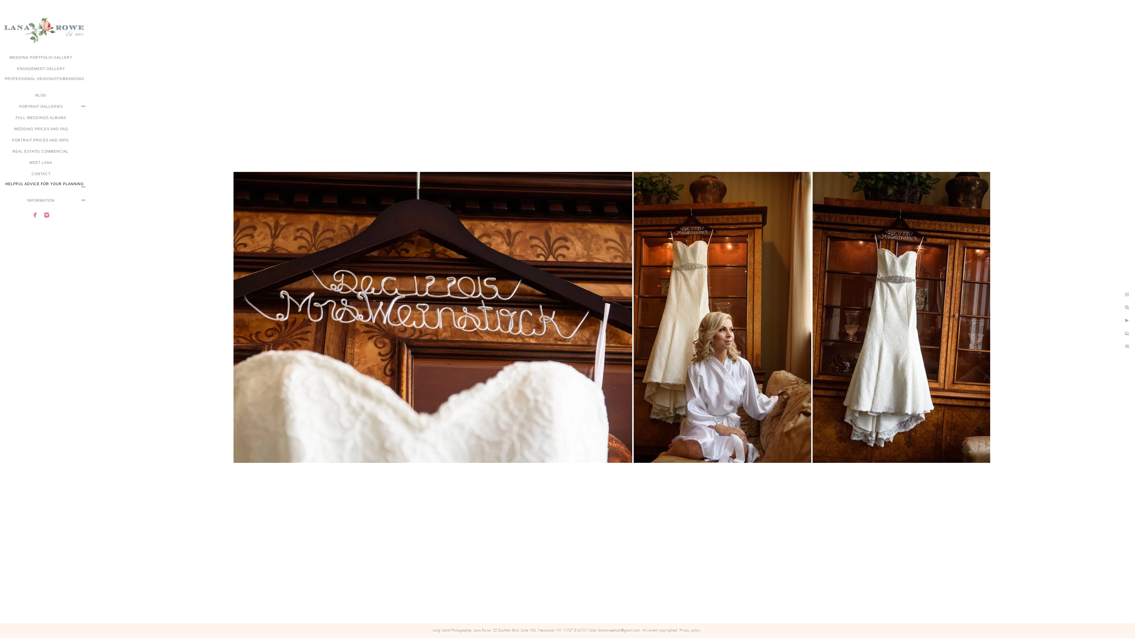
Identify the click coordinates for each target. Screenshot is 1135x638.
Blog (40, 95)
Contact (41, 174)
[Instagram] (47, 215)
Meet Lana (41, 163)
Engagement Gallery (41, 69)
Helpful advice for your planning (44, 184)
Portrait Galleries (41, 107)
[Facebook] (35, 215)
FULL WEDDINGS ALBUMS (41, 118)
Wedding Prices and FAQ (41, 129)
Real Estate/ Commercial (41, 151)
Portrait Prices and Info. (41, 140)
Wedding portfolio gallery (40, 58)
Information (41, 200)
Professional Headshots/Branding (44, 79)
